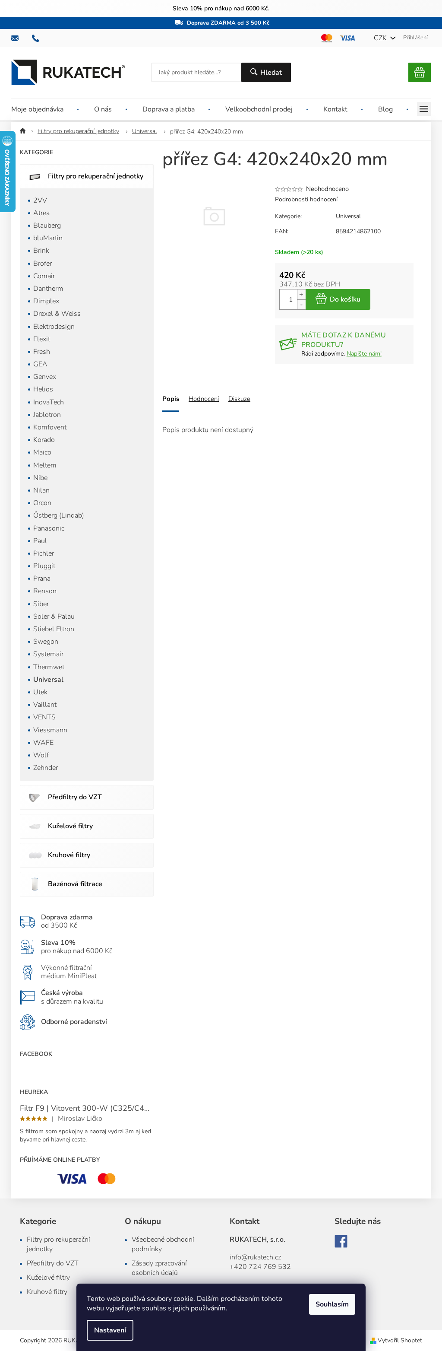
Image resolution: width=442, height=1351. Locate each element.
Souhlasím (332, 1304)
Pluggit (44, 566)
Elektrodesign (54, 326)
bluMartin (48, 238)
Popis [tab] (170, 398)
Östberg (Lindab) (58, 515)
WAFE (43, 742)
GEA (40, 364)
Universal (48, 679)
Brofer (42, 263)
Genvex (44, 376)
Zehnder (45, 767)
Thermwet (48, 667)
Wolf (41, 755)
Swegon (45, 641)
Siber (41, 604)
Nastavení (110, 1330)
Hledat (271, 72)
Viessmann (50, 730)
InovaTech (48, 402)
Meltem (45, 465)
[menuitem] (45, 109)
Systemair (48, 654)
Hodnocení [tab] (204, 398)
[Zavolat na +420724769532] (39, 38)
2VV (40, 200)
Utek (40, 692)
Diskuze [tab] (239, 398)
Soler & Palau (54, 616)
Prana (42, 578)
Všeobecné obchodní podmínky (163, 1244)
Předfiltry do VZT (75, 797)
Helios (43, 389)
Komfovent (49, 427)
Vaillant (45, 704)
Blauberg (47, 225)
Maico (42, 452)
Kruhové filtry (69, 855)
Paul (40, 541)
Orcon (42, 503)
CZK (381, 38)
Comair (44, 276)
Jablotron (47, 415)
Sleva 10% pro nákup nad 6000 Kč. (221, 8)
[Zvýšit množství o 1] (301, 294)
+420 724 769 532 (260, 1267)
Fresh (41, 351)
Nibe (40, 478)
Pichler (43, 553)
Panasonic (48, 528)
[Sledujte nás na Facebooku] (341, 1241)
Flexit (41, 339)
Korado (44, 440)
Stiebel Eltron (53, 629)
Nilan (41, 490)
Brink (41, 250)
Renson (45, 591)
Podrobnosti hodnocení (306, 199)
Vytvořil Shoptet (400, 1340)
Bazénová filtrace (75, 884)
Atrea (41, 213)
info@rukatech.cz (255, 1257)
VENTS (44, 717)
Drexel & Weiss (57, 313)
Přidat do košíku (338, 299)
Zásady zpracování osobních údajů (159, 1268)
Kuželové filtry (70, 826)
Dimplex (46, 301)
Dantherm (48, 288)
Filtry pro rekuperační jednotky (95, 176)
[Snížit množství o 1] (301, 304)
